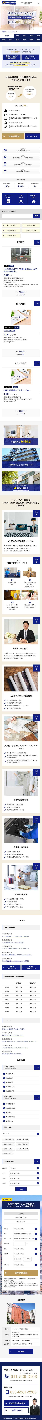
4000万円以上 (8, 1153)
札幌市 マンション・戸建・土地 (9, 31)
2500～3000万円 (23, 1144)
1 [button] (18, 28)
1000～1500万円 (9, 1139)
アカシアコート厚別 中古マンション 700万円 (15, 948)
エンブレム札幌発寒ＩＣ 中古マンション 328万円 (17, 955)
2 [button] (21, 28)
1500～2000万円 (23, 1139)
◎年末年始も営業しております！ (12, 1054)
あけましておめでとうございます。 (12, 1035)
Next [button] (39, 333)
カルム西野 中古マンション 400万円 (13, 942)
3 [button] (24, 28)
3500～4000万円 (23, 1149)
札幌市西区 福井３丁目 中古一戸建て (17, 390)
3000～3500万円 (9, 1149)
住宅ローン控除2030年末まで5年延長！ (13, 1029)
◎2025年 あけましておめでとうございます (15, 1047)
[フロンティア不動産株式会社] (9, 5)
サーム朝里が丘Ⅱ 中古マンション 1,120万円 (15, 961)
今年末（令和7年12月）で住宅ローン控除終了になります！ (19, 1041)
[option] (21, 18)
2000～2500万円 (9, 1144)
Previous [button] (2, 333)
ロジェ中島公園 (9, 331)
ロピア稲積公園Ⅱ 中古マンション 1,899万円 (15, 936)
